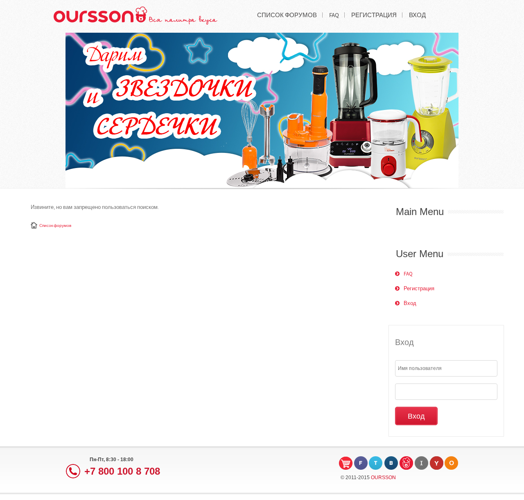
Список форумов (55, 226)
